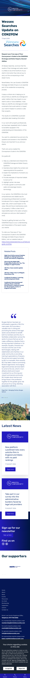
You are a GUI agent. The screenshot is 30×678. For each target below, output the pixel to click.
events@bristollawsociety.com (11, 628)
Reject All (22, 668)
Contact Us (5, 610)
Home (3, 590)
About (3, 592)
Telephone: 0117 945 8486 (10, 617)
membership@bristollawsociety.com (13, 623)
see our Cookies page (18, 660)
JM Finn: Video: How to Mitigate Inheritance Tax (14, 273)
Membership (5, 603)
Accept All (8, 668)
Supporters (5, 605)
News (3, 594)
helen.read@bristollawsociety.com (13, 638)
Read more (10, 469)
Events (4, 596)
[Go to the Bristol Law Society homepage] (15, 9)
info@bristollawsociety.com (11, 633)
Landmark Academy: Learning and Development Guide (13, 278)
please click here (7, 664)
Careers (4, 607)
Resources (5, 599)
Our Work (4, 601)
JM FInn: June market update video (13, 268)
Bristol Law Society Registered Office (12, 615)
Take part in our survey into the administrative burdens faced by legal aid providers (13, 499)
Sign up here (7, 535)
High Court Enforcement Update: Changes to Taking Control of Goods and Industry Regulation (14, 257)
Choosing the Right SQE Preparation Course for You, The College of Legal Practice (14, 263)
